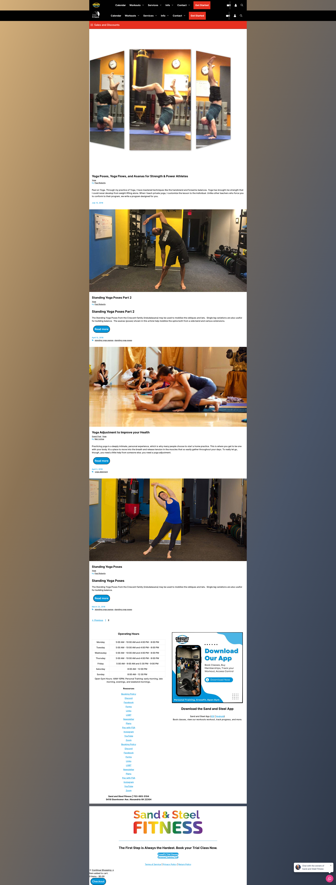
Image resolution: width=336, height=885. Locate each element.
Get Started (202, 5)
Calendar (120, 5)
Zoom (129, 740)
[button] (242, 5)
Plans (128, 723)
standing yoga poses (123, 340)
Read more (101, 329)
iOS (212, 716)
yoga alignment (101, 472)
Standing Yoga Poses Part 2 (112, 297)
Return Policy (184, 864)
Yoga (94, 180)
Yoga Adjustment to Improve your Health (121, 432)
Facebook (129, 702)
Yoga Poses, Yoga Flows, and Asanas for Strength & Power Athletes (140, 176)
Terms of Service (153, 864)
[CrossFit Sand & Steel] (95, 5)
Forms (129, 706)
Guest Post (96, 436)
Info (168, 5)
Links (128, 710)
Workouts (135, 5)
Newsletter (128, 719)
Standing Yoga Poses (107, 566)
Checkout (98, 881)
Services (153, 5)
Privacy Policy (170, 864)
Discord (129, 698)
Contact (182, 5)
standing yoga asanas (104, 340)
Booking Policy (128, 694)
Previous (97, 620)
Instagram (129, 731)
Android (220, 716)
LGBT (128, 715)
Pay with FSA (128, 727)
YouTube (128, 736)
